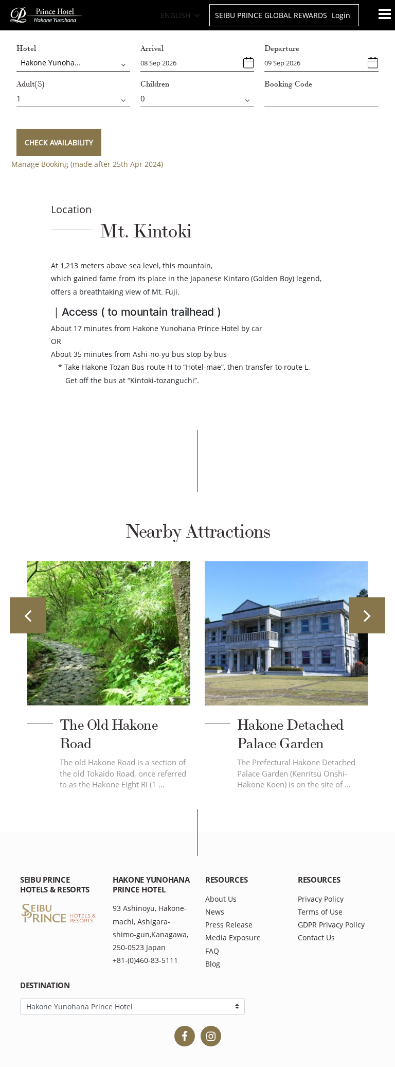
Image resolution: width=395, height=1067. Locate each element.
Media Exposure (233, 937)
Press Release (229, 925)
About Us (221, 899)
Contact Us (316, 937)
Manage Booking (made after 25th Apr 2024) (87, 164)
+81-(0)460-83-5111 (145, 960)
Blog (212, 964)
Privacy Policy (321, 899)
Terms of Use (320, 912)
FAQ (212, 951)
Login (341, 15)
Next (367, 615)
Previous (28, 615)
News (214, 912)
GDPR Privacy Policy (331, 925)
